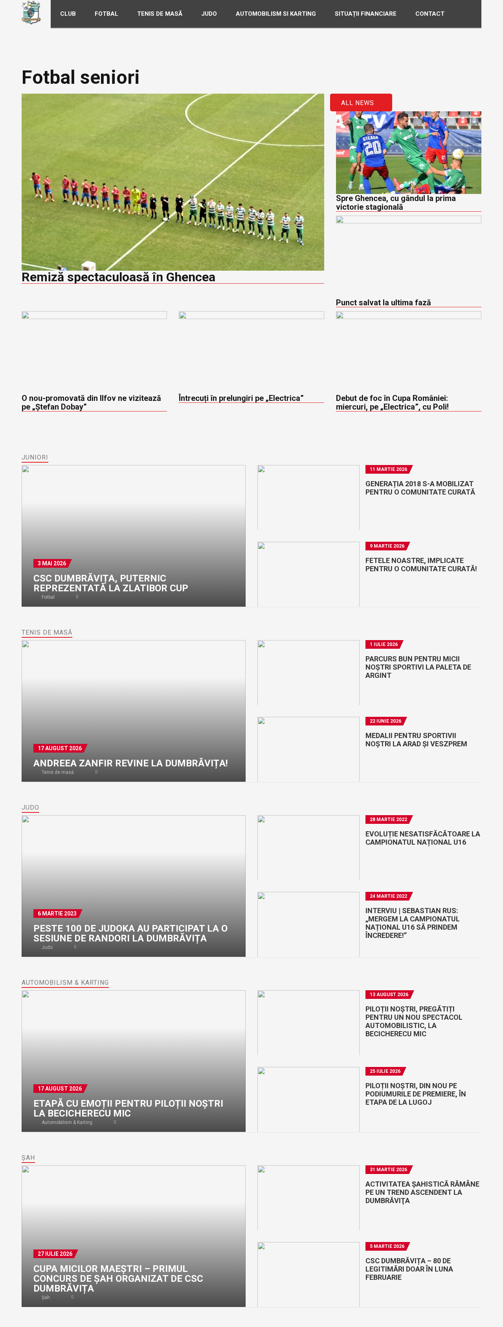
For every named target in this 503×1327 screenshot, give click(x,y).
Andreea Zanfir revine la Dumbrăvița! (130, 763)
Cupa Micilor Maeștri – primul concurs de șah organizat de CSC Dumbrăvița (118, 1278)
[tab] (35, 457)
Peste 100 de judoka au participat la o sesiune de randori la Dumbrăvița (130, 933)
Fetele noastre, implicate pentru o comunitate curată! (421, 564)
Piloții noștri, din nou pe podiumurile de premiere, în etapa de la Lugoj (415, 1094)
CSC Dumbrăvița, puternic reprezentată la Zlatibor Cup (110, 583)
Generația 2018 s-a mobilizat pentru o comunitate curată (420, 488)
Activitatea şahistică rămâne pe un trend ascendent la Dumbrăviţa (422, 1192)
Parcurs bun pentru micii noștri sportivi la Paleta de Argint (418, 667)
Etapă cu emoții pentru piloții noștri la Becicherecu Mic (128, 1108)
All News (358, 103)
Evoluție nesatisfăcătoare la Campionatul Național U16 (422, 838)
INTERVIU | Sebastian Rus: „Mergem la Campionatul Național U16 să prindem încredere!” (412, 922)
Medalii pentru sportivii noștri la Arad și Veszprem (416, 739)
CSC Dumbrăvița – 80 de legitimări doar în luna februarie (409, 1269)
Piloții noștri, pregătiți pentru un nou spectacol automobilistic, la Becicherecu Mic (414, 1021)
